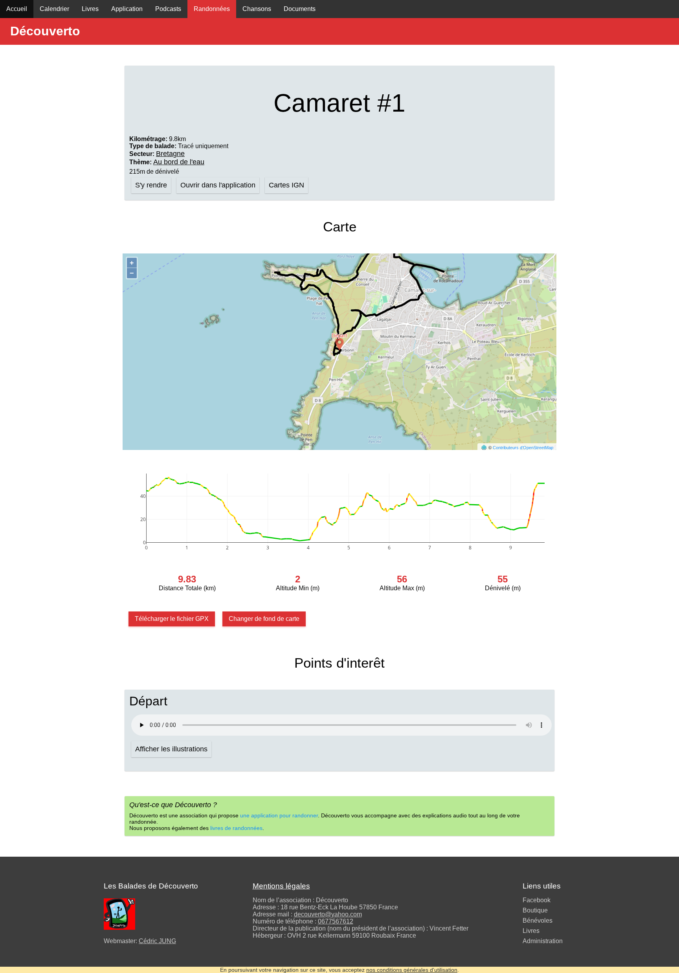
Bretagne (170, 154)
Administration (543, 941)
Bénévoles (537, 920)
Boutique (535, 910)
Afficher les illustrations (171, 749)
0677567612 (335, 921)
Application (127, 9)
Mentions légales (281, 886)
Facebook (537, 900)
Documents (300, 9)
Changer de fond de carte (264, 618)
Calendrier (54, 9)
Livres (90, 9)
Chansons (256, 9)
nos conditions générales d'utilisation (411, 970)
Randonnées (212, 9)
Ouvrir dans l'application (217, 185)
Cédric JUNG (157, 941)
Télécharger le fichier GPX (172, 618)
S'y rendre (151, 185)
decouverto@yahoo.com (328, 914)
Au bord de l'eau (178, 162)
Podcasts (168, 9)
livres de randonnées (236, 828)
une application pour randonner (279, 815)
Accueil (16, 9)
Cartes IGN (286, 185)
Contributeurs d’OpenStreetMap (523, 447)
